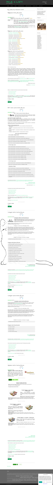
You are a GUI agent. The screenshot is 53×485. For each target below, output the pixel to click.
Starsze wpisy (9, 466)
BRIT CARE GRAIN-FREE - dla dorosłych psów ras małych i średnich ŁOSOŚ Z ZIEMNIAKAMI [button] (21, 151)
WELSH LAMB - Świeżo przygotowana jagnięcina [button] (15, 248)
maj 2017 (38, 46)
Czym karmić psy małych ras (28, 473)
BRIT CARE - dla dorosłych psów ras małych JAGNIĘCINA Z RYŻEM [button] (17, 157)
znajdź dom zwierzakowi (20, 96)
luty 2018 (38, 42)
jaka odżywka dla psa (35, 474)
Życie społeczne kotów (40, 13)
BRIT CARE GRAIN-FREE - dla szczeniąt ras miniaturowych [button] (16, 136)
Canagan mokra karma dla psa (14, 81)
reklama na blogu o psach (19, 285)
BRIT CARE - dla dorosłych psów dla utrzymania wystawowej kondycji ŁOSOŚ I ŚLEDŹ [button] (20, 172)
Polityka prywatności (45, 483)
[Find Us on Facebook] (45, 3)
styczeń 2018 (38, 43)
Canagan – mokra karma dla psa (13, 58)
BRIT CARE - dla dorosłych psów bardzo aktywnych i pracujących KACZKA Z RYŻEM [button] (19, 169)
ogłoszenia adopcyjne (27, 95)
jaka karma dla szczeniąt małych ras (25, 474)
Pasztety (10, 379)
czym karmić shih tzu (33, 473)
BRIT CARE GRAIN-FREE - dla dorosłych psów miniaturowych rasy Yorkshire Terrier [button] (20, 149)
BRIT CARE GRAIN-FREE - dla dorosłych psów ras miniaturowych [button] (17, 146)
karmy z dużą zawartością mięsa (22, 21)
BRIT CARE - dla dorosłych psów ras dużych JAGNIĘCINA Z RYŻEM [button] (17, 156)
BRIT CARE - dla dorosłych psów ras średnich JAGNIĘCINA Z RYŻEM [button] (17, 159)
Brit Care (34, 185)
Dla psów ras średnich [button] (12, 326)
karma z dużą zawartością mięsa (24, 476)
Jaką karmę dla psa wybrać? (12, 190)
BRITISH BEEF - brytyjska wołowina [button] (13, 247)
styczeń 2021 (38, 36)
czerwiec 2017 (39, 46)
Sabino (8, 484)
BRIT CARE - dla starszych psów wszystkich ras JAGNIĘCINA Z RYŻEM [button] (18, 164)
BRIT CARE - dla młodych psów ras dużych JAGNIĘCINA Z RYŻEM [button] (17, 141)
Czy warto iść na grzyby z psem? (41, 11)
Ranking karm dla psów (18, 26)
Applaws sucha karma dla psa (24, 80)
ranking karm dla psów (23, 78)
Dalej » (20, 464)
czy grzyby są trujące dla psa (15, 473)
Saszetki (16, 379)
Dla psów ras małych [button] (11, 328)
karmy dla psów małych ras (35, 476)
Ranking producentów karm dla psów (30, 183)
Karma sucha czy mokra (12, 92)
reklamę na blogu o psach (14, 200)
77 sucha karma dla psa (23, 339)
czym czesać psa (19, 473)
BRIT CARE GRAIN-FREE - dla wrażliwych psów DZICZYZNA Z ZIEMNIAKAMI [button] (19, 168)
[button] (51, 474)
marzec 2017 (38, 48)
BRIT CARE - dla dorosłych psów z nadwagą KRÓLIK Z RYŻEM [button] (17, 171)
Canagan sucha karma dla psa (24, 81)
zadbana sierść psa (19, 481)
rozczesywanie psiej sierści (9, 480)
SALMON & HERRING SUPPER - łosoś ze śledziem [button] (15, 256)
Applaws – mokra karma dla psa (13, 56)
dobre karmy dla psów (32, 78)
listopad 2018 (39, 37)
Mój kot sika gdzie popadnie (41, 14)
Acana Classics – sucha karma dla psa (14, 33)
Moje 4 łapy (14, 2)
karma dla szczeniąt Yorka (13, 476)
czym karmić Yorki (37, 473)
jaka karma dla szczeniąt (19, 474)
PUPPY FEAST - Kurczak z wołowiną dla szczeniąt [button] (15, 258)
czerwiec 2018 (39, 40)
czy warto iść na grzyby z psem (42, 473)
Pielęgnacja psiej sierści (40, 12)
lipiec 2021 (38, 35)
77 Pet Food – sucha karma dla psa (13, 32)
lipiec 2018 (38, 39)
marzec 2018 (38, 41)
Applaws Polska (33, 435)
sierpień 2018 (39, 38)
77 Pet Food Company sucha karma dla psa (21, 269)
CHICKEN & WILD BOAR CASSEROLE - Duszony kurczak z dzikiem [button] (17, 261)
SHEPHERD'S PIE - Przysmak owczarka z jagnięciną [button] (15, 250)
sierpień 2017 (39, 45)
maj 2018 (38, 41)
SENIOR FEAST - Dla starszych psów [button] (13, 255)
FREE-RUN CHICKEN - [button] (15, 244)
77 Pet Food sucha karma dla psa (23, 80)
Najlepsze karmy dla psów (15, 13)
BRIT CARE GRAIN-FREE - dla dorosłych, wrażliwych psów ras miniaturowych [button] (19, 148)
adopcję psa (14, 95)
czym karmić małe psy (24, 473)
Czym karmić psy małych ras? (41, 12)
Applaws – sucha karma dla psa (13, 39)
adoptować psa (14, 451)
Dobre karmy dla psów (12, 193)
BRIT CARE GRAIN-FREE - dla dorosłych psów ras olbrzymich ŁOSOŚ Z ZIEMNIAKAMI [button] (20, 154)
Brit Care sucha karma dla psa (16, 108)
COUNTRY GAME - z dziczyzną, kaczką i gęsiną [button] (15, 245)
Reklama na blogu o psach (11, 353)
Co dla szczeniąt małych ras (9, 473)
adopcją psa (15, 281)
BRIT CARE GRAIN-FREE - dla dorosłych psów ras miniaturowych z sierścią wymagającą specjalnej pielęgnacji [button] (21, 176)
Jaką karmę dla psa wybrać (12, 91)
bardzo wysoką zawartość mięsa (18, 303)
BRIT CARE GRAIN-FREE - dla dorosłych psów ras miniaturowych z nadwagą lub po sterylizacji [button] (21, 174)
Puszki (13, 379)
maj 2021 (38, 36)
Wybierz (9, 100)
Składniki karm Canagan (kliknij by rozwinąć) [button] (15, 321)
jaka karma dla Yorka (31, 474)
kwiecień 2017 (39, 47)
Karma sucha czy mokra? (12, 191)
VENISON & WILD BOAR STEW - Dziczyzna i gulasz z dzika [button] (16, 253)
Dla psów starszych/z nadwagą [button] (13, 331)
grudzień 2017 (39, 44)
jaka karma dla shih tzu (14, 474)
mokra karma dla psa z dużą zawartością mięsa (32, 478)
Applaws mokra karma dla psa (16, 80)
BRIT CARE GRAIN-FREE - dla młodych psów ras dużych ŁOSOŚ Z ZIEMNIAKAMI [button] (19, 138)
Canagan (28, 264)
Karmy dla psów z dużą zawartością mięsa (14, 449)
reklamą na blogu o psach (13, 97)
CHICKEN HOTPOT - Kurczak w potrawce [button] (14, 259)
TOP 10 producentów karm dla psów (13, 481)
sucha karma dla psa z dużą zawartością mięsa (24, 480)
